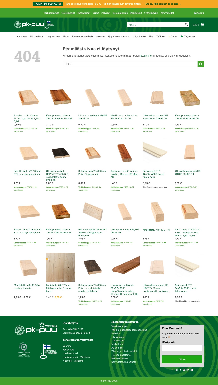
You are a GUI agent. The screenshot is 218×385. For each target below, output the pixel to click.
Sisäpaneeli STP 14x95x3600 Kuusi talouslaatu (185, 288)
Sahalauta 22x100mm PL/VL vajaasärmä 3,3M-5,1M (27, 118)
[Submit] (186, 24)
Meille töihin (117, 344)
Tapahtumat (83, 12)
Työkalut (160, 36)
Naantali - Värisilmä (73, 360)
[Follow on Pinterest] (184, 370)
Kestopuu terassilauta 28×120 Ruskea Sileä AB (59, 117)
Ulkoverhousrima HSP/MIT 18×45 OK (125, 231)
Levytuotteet (53, 36)
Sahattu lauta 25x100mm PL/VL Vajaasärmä (92, 172)
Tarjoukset (189, 36)
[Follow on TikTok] (180, 370)
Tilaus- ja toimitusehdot (124, 351)
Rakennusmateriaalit (82, 36)
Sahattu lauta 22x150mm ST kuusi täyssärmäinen (27, 231)
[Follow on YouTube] (192, 370)
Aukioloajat (117, 347)
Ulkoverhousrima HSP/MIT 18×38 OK (92, 117)
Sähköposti (168, 342)
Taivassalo (68, 349)
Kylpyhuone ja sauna (118, 36)
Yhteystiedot (167, 12)
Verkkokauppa (51, 12)
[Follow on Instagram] (176, 370)
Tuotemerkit (68, 12)
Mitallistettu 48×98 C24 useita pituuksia (27, 286)
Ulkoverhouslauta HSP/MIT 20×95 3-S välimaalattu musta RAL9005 (57, 175)
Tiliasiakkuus (120, 12)
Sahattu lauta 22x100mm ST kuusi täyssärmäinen (27, 172)
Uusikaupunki (70, 353)
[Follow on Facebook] (172, 370)
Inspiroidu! (136, 12)
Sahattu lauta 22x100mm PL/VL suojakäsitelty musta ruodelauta (92, 288)
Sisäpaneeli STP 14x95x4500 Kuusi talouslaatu (153, 174)
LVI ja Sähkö (139, 36)
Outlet (174, 36)
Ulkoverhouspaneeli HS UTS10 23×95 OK (187, 172)
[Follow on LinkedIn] (188, 370)
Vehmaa (67, 346)
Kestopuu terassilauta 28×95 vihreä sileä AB (187, 117)
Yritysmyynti (151, 12)
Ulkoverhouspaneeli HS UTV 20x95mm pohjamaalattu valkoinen (156, 288)
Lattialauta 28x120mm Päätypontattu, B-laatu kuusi (58, 288)
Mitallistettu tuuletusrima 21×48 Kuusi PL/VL (124, 117)
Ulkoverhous (36, 36)
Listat (66, 36)
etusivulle (146, 55)
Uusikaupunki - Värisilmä (76, 357)
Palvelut (105, 12)
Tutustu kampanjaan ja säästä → (162, 3)
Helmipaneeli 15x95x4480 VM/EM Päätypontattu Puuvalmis (92, 232)
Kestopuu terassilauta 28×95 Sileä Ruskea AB (58, 231)
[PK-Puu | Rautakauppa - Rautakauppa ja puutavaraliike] (34, 24)
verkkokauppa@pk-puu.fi (76, 332)
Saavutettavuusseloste (123, 361)
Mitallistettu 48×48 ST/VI (156, 229)
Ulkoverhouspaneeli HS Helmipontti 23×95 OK (155, 117)
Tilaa (182, 359)
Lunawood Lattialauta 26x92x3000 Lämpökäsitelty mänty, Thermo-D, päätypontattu (124, 289)
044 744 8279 (75, 329)
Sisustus (100, 36)
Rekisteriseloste (119, 358)
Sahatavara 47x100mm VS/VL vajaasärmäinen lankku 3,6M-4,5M (187, 232)
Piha (151, 36)
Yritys (96, 12)
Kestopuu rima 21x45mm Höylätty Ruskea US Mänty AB (125, 174)
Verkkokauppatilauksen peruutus (129, 329)
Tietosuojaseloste (121, 354)
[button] (199, 13)
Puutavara (21, 36)
